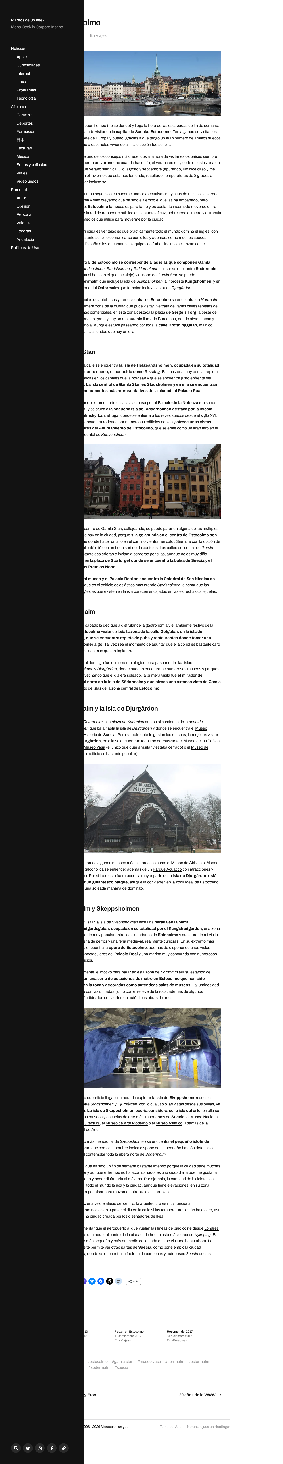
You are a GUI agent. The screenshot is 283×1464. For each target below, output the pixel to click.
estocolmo (99, 1361)
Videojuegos (27, 181)
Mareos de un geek (27, 20)
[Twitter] (28, 1448)
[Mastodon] (64, 1448)
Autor (21, 198)
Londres (24, 231)
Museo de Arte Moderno (127, 1123)
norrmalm (175, 1361)
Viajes (22, 173)
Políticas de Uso (25, 247)
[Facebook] (52, 1448)
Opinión (23, 206)
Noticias (18, 48)
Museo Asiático (169, 1123)
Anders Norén (186, 1427)
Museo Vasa (94, 747)
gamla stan (123, 1361)
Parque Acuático (167, 869)
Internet (23, 73)
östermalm (200, 1361)
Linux (21, 81)
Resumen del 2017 (180, 1331)
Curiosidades (28, 65)
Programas (26, 90)
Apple (22, 57)
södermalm (100, 1367)
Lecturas (24, 148)
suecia (122, 1367)
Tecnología (26, 98)
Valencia (24, 223)
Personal (19, 189)
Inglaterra (125, 651)
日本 (21, 140)
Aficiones (19, 106)
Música (23, 156)
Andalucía (25, 239)
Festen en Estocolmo (129, 1331)
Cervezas (25, 115)
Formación (26, 131)
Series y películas (32, 164)
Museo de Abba (185, 863)
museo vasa (150, 1361)
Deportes (25, 123)
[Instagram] (40, 1448)
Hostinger (222, 1427)
